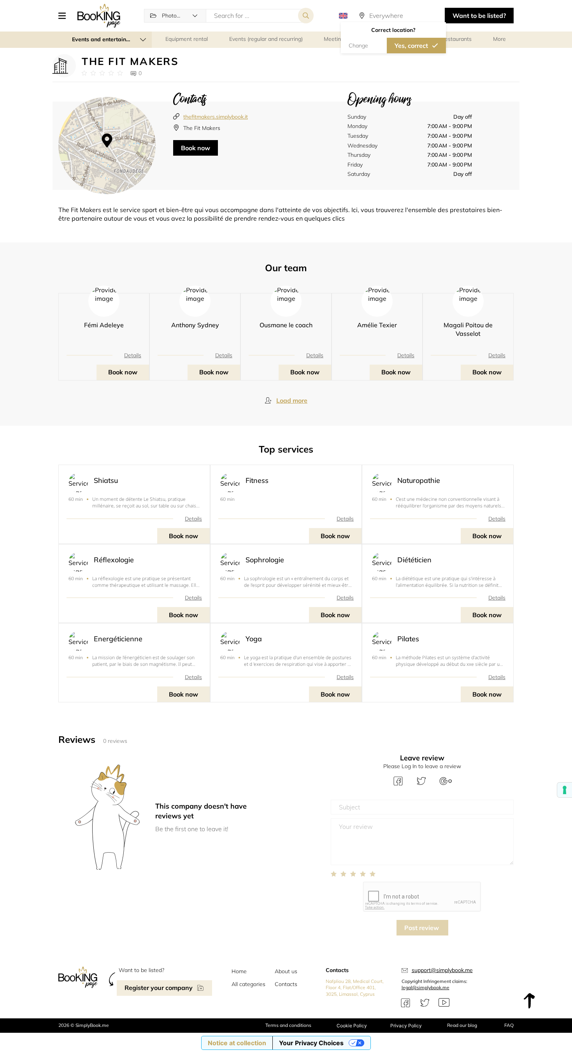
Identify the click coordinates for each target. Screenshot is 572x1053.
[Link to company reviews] (102, 73)
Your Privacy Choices (311, 1043)
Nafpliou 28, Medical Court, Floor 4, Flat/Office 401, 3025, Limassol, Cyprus (355, 987)
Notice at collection (237, 1043)
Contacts (286, 984)
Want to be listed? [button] (479, 15)
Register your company (159, 988)
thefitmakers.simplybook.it (215, 116)
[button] (65, 15)
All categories (248, 984)
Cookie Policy (352, 1025)
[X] (425, 1003)
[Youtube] (444, 1003)
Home (239, 971)
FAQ (509, 1025)
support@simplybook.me (442, 970)
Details (132, 355)
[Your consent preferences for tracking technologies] (564, 790)
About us (286, 971)
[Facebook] (405, 1003)
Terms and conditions (288, 1025)
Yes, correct (411, 45)
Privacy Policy (406, 1025)
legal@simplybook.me (425, 987)
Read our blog (462, 1025)
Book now (195, 148)
